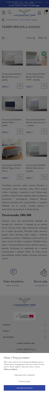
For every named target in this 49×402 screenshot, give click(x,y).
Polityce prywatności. (10, 369)
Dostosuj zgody (24, 381)
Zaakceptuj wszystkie (25, 388)
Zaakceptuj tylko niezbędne (24, 375)
